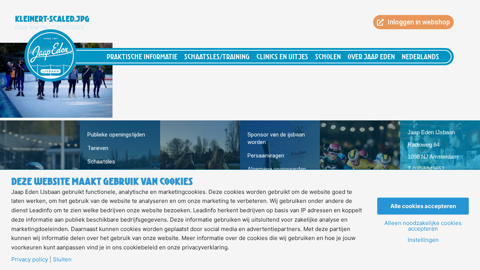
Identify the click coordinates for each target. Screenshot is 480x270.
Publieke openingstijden (116, 134)
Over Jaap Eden (371, 56)
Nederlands (420, 56)
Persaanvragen (266, 155)
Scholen (328, 56)
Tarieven (97, 148)
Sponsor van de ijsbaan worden (276, 138)
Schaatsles (101, 161)
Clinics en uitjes (282, 56)
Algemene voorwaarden (277, 169)
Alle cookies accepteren (423, 206)
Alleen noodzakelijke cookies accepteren (423, 225)
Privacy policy (29, 259)
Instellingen (423, 240)
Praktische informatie (141, 56)
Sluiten (62, 259)
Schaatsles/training (217, 56)
